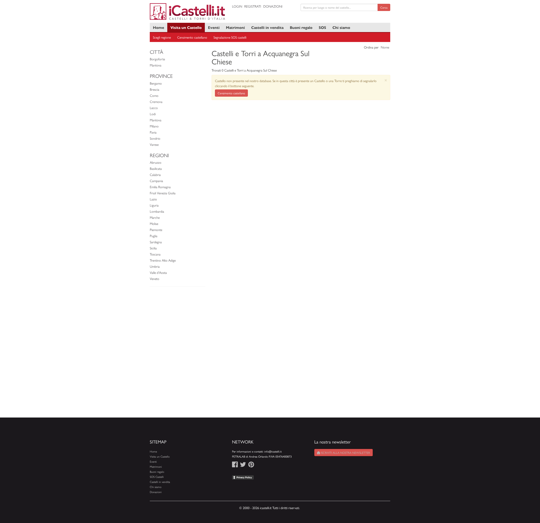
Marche (155, 217)
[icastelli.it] (188, 11)
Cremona (156, 101)
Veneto (154, 278)
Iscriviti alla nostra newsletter (345, 452)
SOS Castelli (157, 477)
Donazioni (272, 6)
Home (158, 27)
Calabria (155, 174)
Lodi (153, 113)
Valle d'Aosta (158, 272)
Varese (154, 144)
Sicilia (153, 248)
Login (237, 6)
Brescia (154, 89)
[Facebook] (235, 465)
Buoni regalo (301, 27)
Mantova (155, 65)
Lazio (153, 199)
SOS (322, 27)
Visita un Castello (186, 27)
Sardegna (156, 241)
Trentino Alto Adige (163, 260)
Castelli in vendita (267, 27)
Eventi (214, 27)
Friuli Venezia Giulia (163, 193)
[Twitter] (243, 465)
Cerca (383, 7)
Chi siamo (341, 27)
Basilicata (156, 168)
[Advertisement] (177, 354)
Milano (154, 126)
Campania (156, 180)
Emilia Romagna (160, 186)
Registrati (252, 6)
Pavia (153, 132)
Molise (154, 223)
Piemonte (156, 229)
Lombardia (157, 211)
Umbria (155, 266)
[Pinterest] (251, 465)
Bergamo (156, 83)
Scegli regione (162, 37)
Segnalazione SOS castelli (229, 37)
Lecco (154, 107)
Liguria (154, 205)
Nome (385, 47)
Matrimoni (235, 27)
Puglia (153, 235)
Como (154, 95)
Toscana (155, 254)
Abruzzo (155, 162)
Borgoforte (157, 59)
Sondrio (155, 138)
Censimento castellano (192, 37)
